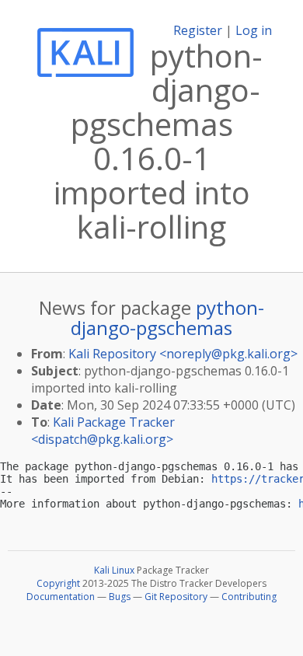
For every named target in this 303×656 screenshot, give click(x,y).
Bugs (120, 596)
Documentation (60, 596)
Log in (253, 30)
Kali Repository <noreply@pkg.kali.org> (183, 353)
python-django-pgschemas (167, 317)
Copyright (58, 583)
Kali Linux (114, 570)
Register (197, 30)
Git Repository (176, 596)
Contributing (249, 596)
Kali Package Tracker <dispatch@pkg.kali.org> (103, 430)
